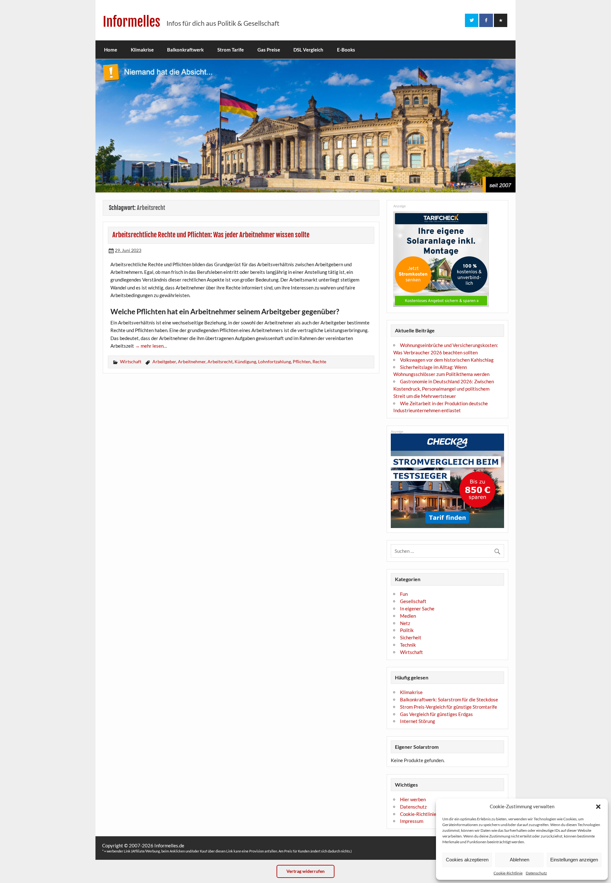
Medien (408, 616)
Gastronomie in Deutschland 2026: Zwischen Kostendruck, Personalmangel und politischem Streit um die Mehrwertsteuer (443, 389)
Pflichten (302, 361)
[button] (598, 806)
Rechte (319, 361)
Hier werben (413, 799)
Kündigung (245, 361)
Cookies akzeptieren (467, 859)
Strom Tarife (230, 49)
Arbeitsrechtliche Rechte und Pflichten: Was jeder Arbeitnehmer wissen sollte (210, 235)
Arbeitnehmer (192, 361)
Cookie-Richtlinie (508, 873)
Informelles (131, 22)
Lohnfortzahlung (274, 361)
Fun (404, 594)
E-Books (346, 49)
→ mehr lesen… (151, 346)
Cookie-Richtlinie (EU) (423, 814)
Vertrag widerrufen (305, 871)
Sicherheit (410, 637)
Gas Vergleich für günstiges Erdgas (436, 714)
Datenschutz (536, 873)
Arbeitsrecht (220, 361)
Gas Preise (268, 49)
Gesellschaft (413, 601)
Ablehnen (519, 859)
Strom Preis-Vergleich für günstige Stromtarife (448, 707)
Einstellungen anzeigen (574, 859)
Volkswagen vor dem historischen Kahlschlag (447, 360)
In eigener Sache (417, 608)
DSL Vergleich (308, 49)
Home (110, 49)
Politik (407, 630)
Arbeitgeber (164, 361)
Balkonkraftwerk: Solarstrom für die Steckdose (449, 699)
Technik (408, 645)
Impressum (411, 821)
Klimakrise (142, 49)
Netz (405, 623)
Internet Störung (417, 721)
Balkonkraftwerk (185, 49)
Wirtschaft (130, 361)
